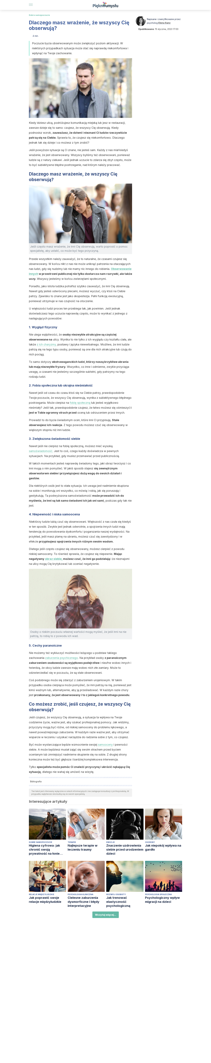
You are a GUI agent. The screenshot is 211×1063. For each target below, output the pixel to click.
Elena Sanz (164, 23)
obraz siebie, (53, 558)
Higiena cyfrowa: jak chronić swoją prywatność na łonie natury (44, 850)
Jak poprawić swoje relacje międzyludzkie (45, 900)
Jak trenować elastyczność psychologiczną (118, 902)
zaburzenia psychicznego (61, 657)
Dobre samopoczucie (39, 15)
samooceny (105, 744)
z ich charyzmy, (47, 344)
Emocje (110, 842)
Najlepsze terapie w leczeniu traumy (82, 847)
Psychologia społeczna (158, 894)
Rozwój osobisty (116, 894)
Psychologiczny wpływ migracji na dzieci (162, 900)
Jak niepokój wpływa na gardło (163, 847)
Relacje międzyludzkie (41, 894)
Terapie (72, 842)
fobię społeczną (80, 402)
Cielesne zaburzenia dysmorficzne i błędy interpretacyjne (83, 902)
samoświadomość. (41, 451)
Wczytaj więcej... (105, 914)
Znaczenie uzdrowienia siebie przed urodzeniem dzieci (124, 849)
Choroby (150, 842)
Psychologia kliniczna (80, 894)
